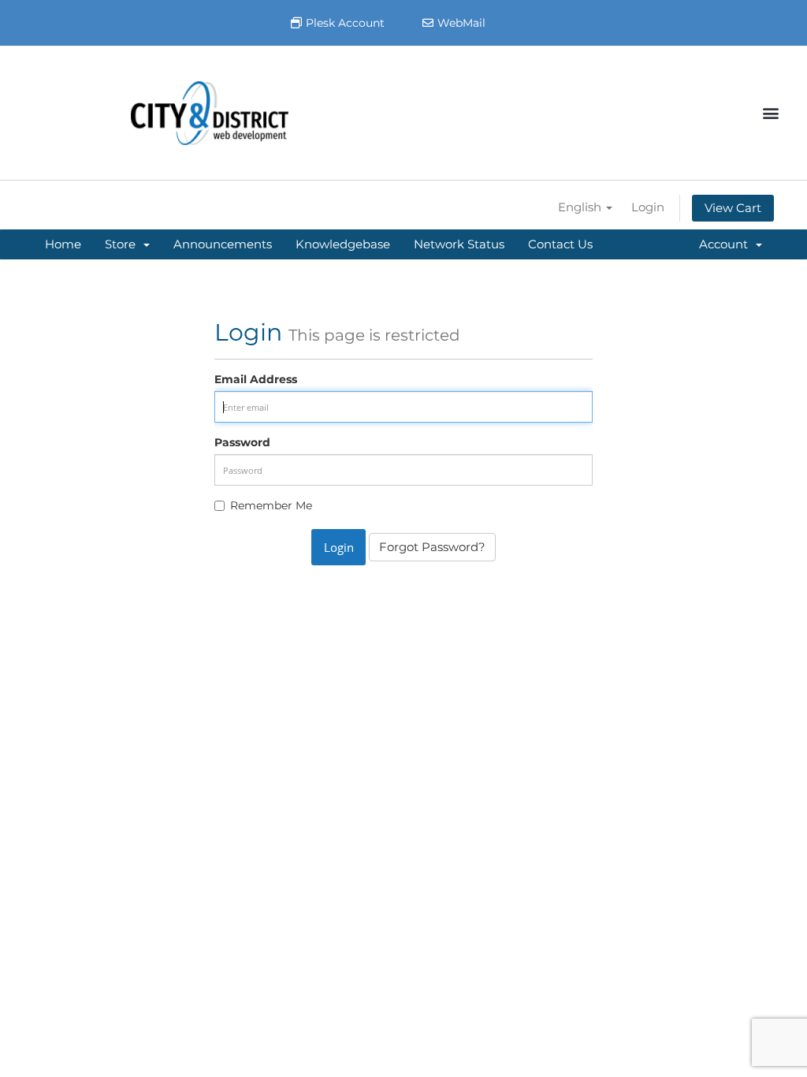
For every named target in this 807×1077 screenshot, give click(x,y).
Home (63, 244)
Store (123, 244)
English (581, 206)
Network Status (459, 244)
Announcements (222, 244)
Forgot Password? (432, 546)
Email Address (255, 379)
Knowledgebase (343, 244)
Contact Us (560, 244)
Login (647, 206)
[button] (770, 113)
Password (242, 442)
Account (726, 244)
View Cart (733, 207)
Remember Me (271, 505)
